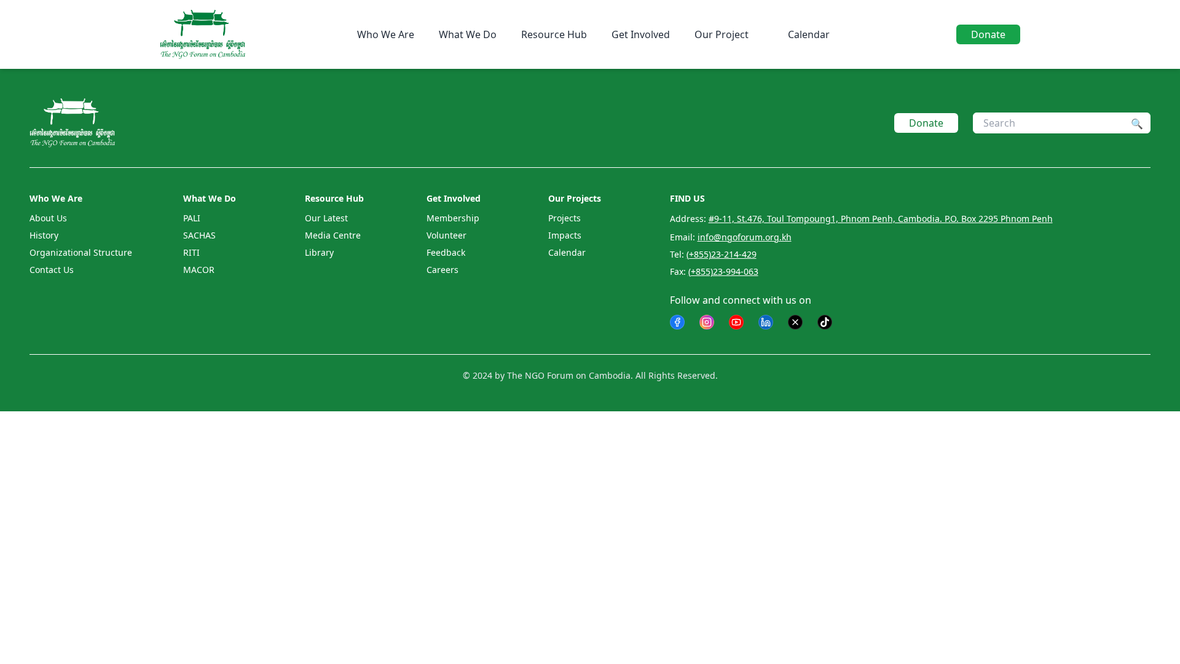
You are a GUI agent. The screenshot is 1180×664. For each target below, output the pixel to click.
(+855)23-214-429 (721, 254)
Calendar (809, 34)
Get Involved (641, 34)
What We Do (468, 34)
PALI (191, 218)
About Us (48, 218)
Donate (988, 34)
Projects (564, 218)
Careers (442, 269)
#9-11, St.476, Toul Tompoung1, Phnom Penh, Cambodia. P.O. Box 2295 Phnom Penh (881, 218)
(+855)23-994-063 (723, 271)
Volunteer (446, 235)
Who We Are (385, 34)
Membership (453, 218)
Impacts (564, 235)
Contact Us (52, 269)
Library (319, 252)
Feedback (446, 252)
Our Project (721, 34)
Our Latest (326, 218)
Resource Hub (554, 34)
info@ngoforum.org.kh (745, 237)
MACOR (198, 269)
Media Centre (333, 235)
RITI (191, 252)
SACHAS (199, 235)
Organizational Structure (81, 252)
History (44, 235)
